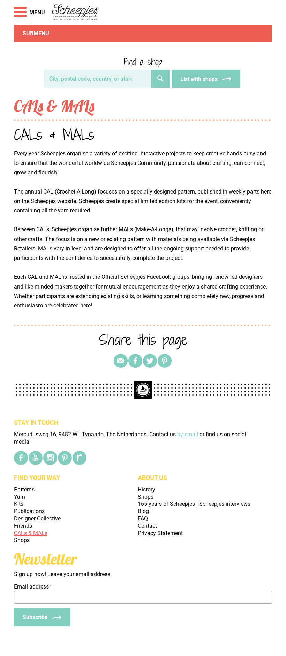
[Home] (75, 12)
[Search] (160, 79)
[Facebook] (21, 458)
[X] (150, 361)
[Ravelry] (79, 458)
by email (187, 434)
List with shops (199, 79)
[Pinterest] (165, 361)
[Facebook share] (135, 361)
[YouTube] (36, 458)
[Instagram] (50, 458)
